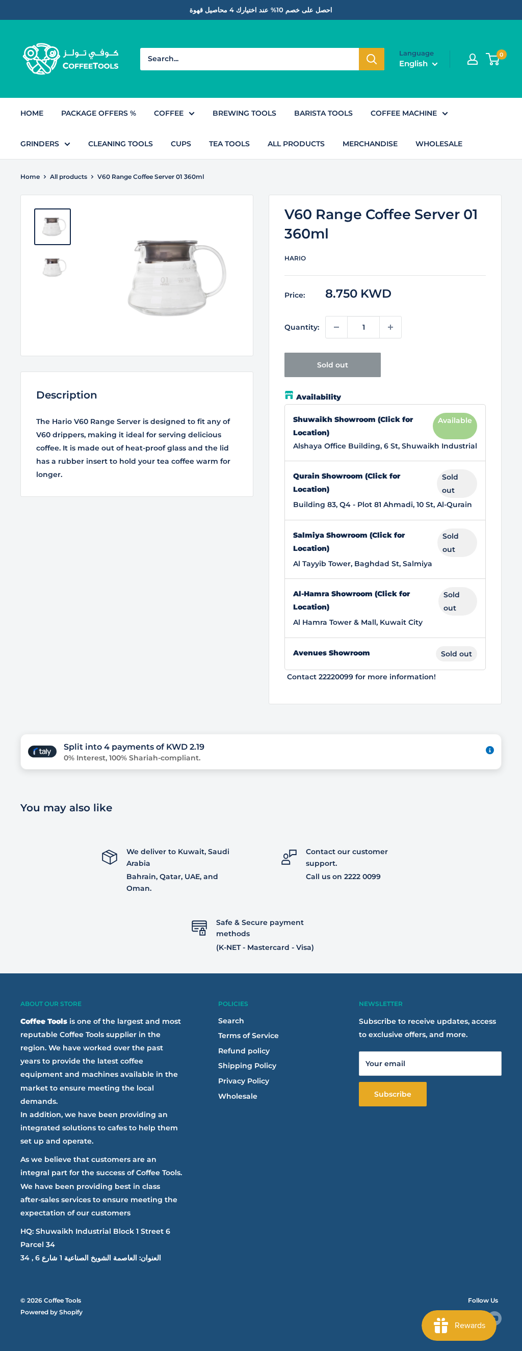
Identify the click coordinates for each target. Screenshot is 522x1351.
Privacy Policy (243, 1080)
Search (231, 1020)
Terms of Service (248, 1035)
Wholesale (237, 1096)
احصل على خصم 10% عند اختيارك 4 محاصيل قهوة (261, 10)
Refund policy (244, 1050)
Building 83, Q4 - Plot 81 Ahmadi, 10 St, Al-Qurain (382, 504)
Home (30, 176)
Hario (295, 258)
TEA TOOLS (229, 143)
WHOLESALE (438, 143)
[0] (493, 59)
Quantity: (301, 327)
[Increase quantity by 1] (390, 327)
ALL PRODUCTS (296, 143)
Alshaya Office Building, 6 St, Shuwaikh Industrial (385, 446)
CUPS (181, 143)
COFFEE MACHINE (404, 113)
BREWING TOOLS (244, 113)
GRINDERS (39, 143)
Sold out (332, 364)
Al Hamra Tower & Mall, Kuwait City (358, 622)
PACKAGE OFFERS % (98, 113)
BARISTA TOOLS (323, 113)
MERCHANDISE (370, 143)
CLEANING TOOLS (120, 143)
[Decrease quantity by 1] (336, 327)
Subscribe (392, 1094)
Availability (318, 397)
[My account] (472, 59)
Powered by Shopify (51, 1312)
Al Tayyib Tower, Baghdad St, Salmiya (362, 563)
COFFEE (169, 113)
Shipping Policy (247, 1065)
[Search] (371, 59)
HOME (31, 113)
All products (68, 176)
